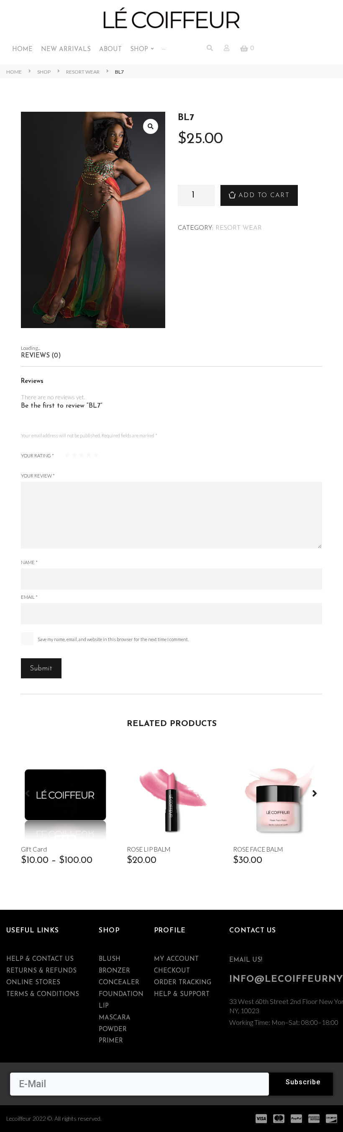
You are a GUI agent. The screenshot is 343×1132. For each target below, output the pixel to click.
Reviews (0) (41, 356)
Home (14, 72)
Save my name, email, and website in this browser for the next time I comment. (113, 639)
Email (29, 597)
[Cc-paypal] (297, 1119)
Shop (44, 72)
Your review (38, 475)
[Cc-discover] (332, 1119)
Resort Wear (83, 72)
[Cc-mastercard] (279, 1119)
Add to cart (264, 196)
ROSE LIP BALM (148, 849)
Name (29, 562)
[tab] (171, 356)
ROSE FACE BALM (258, 849)
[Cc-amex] (314, 1119)
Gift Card (34, 849)
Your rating (37, 455)
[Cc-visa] (261, 1119)
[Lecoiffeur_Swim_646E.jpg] (93, 220)
